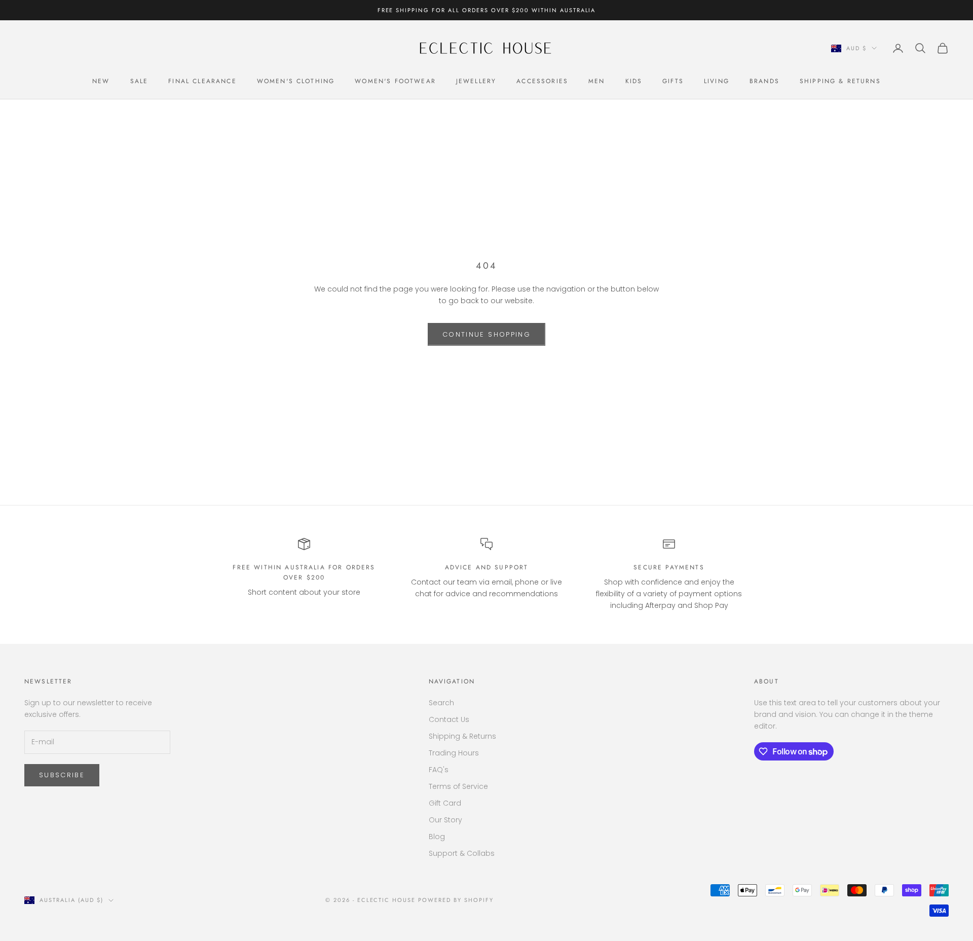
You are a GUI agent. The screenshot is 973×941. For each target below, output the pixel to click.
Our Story (445, 820)
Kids (634, 81)
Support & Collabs (462, 853)
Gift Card (445, 803)
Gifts (673, 81)
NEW (100, 81)
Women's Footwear (395, 81)
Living (716, 81)
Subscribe (62, 775)
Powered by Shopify (456, 900)
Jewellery (476, 81)
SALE (139, 81)
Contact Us (449, 719)
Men (596, 81)
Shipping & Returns (840, 81)
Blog (437, 836)
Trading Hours (454, 753)
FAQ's (438, 770)
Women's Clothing (296, 81)
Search (441, 703)
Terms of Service (458, 786)
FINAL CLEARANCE (202, 81)
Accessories (542, 81)
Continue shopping (486, 334)
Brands (764, 81)
